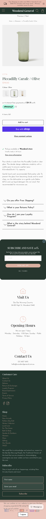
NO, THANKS (23, 271)
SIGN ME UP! (23, 265)
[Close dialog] (44, 241)
